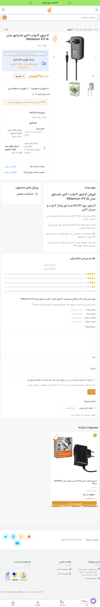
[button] (95, 57)
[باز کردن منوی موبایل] (96, 9)
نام (93, 357)
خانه (96, 29)
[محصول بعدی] (3, 29)
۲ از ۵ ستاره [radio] (78, 310)
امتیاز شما (90, 310)
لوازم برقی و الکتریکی (83, 29)
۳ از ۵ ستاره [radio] (76, 310)
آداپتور (70, 29)
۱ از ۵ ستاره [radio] (81, 310)
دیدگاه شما (90, 327)
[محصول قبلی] (9, 29)
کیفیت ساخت (89, 318)
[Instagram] (21, 536)
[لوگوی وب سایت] (50, 9)
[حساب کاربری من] (3, 9)
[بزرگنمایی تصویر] (93, 76)
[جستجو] (4, 17)
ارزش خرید (90, 314)
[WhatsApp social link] (33, 94)
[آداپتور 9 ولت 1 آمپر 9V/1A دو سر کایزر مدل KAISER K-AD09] (74, 456)
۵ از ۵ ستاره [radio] (72, 310)
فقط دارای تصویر (86, 408)
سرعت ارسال (90, 322)
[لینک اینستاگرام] (36, 94)
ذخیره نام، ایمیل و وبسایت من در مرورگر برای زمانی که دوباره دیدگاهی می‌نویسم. (60, 380)
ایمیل (92, 368)
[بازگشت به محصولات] (6, 29)
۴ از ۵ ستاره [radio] (74, 310)
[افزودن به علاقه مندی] (55, 437)
